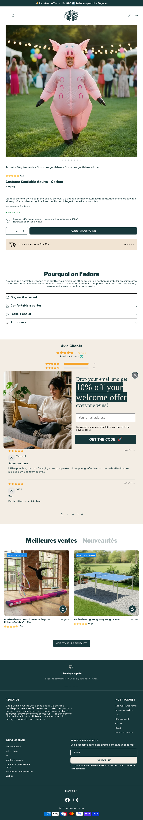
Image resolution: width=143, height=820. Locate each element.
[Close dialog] (135, 375)
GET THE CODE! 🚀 (105, 439)
